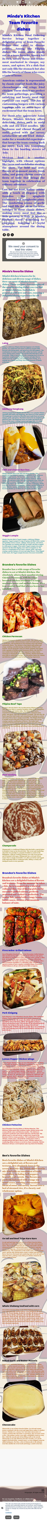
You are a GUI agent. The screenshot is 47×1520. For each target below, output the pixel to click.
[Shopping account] (29, 2)
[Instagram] (8, 234)
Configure (8, 1512)
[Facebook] (4, 234)
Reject (16, 1517)
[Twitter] (12, 234)
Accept (8, 1517)
